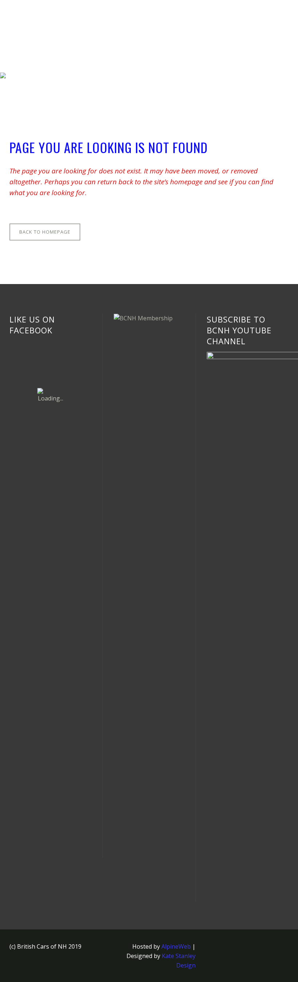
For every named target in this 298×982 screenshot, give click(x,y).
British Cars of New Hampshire (51, 77)
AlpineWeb (176, 946)
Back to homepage (45, 232)
